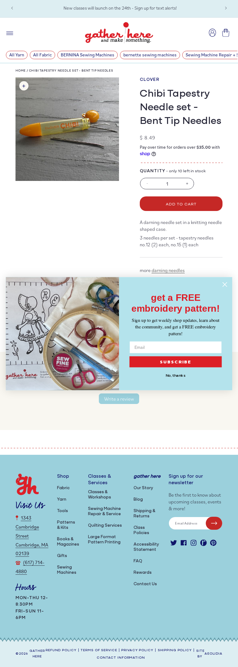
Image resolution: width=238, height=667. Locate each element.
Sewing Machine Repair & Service (104, 511)
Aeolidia (214, 654)
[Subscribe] (214, 523)
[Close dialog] (225, 284)
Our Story (143, 488)
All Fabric (42, 55)
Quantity (152, 171)
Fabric (63, 488)
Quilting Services (105, 525)
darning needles (168, 270)
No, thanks (176, 375)
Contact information (121, 658)
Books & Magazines (68, 542)
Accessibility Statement (146, 547)
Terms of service (99, 650)
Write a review (119, 399)
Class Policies (141, 530)
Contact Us (145, 584)
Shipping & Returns (144, 514)
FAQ (138, 561)
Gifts (62, 556)
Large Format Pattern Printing (104, 540)
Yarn (61, 499)
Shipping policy (175, 650)
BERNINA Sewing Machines (87, 55)
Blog (138, 499)
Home (20, 70)
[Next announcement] (226, 8)
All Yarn (16, 55)
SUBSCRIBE (176, 361)
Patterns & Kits (66, 525)
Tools (62, 511)
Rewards (143, 572)
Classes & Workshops (99, 495)
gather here (37, 654)
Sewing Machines (66, 570)
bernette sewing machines (150, 55)
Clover (149, 79)
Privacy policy (137, 650)
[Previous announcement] (12, 8)
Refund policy (61, 650)
